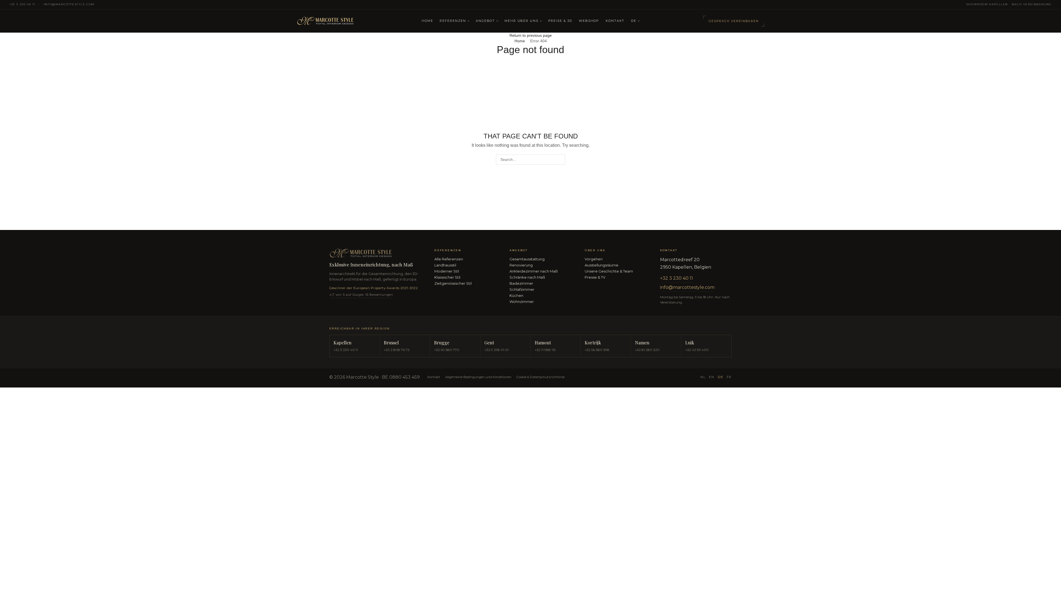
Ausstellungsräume (601, 265)
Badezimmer (521, 283)
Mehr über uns (521, 21)
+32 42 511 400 (697, 350)
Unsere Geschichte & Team (609, 271)
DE (633, 21)
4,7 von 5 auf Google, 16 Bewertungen (361, 295)
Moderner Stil (446, 271)
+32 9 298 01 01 (496, 350)
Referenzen (453, 21)
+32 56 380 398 (597, 350)
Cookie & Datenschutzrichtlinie (540, 377)
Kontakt (615, 21)
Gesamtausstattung (527, 259)
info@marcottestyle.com (69, 4)
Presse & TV (595, 277)
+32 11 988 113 (545, 350)
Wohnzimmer (522, 301)
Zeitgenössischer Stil (453, 283)
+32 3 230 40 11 (22, 4)
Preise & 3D (560, 21)
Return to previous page (531, 35)
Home (519, 41)
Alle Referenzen (448, 259)
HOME (427, 21)
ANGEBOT (485, 21)
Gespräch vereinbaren (734, 21)
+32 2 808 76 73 (396, 350)
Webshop (589, 21)
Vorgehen (594, 259)
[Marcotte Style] (356, 21)
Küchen (516, 295)
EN (711, 377)
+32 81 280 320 (647, 350)
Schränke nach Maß (527, 277)
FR (729, 377)
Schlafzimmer (522, 289)
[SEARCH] (560, 160)
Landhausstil (445, 265)
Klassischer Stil (447, 277)
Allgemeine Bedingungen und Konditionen (478, 377)
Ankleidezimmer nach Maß (534, 271)
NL (703, 377)
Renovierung (521, 265)
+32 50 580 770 (446, 350)
